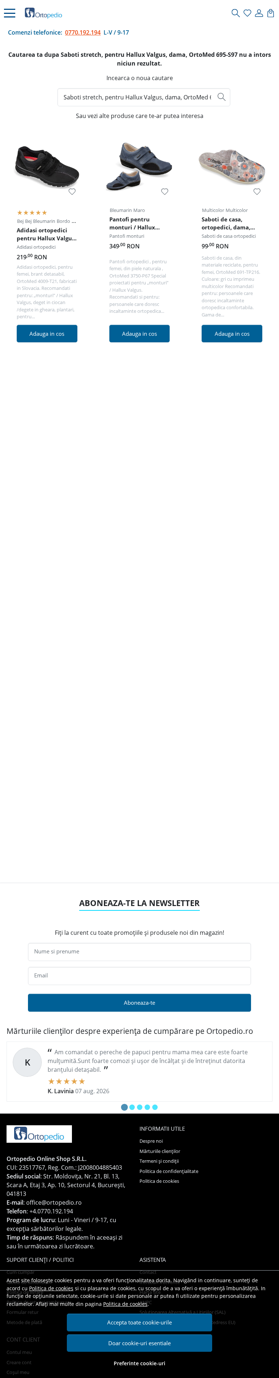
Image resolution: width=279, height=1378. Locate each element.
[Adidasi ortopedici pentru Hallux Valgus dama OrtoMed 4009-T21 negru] (47, 166)
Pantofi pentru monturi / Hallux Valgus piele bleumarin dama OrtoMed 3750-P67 (134, 224)
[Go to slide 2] (132, 1107)
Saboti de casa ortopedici (229, 236)
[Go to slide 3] (139, 1107)
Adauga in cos (46, 333)
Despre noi (151, 1141)
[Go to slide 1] (124, 1107)
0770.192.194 (83, 32)
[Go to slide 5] (155, 1107)
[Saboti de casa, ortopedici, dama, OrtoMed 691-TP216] (232, 166)
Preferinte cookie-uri (139, 1363)
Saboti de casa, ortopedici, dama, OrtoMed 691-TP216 (229, 224)
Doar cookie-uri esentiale (139, 1343)
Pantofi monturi (126, 236)
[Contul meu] (259, 13)
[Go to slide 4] (147, 1107)
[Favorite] (247, 13)
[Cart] (271, 13)
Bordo (63, 221)
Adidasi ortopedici (36, 247)
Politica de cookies (51, 1288)
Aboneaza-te (139, 1002)
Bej (20, 221)
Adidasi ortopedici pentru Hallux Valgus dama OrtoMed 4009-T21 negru (46, 235)
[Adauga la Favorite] (72, 192)
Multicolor (213, 210)
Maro (139, 210)
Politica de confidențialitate (169, 1171)
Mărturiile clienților (160, 1151)
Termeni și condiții (159, 1161)
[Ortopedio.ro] (43, 13)
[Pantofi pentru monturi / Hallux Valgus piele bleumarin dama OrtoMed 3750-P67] (139, 166)
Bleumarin (44, 221)
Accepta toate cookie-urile (139, 1322)
